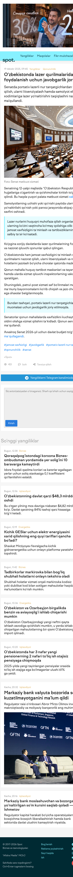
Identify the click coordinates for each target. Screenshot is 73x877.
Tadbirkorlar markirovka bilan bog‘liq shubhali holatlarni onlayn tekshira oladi (37, 574)
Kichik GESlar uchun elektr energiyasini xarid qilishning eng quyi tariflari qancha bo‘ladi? (37, 536)
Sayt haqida (47, 853)
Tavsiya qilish (43, 364)
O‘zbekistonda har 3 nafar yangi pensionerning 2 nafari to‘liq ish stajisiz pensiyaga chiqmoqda (36, 656)
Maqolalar (43, 56)
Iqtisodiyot (25, 491)
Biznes (22, 451)
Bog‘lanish (46, 844)
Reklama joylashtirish (52, 848)
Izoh (24, 364)
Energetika (24, 527)
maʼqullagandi (14, 336)
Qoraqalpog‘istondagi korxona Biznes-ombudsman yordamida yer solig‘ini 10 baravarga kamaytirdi (36, 460)
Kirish (11, 423)
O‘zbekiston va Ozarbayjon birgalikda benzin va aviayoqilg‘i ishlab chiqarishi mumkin (35, 612)
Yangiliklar (27, 56)
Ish (42, 857)
